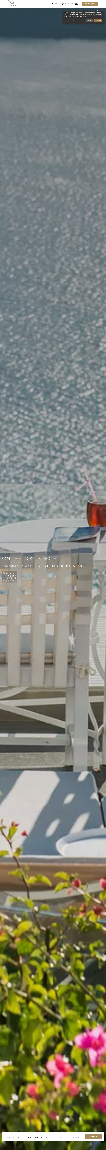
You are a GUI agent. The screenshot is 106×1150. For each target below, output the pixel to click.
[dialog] (83, 17)
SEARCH (93, 1136)
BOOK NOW (90, 4)
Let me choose (69, 20)
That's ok (98, 20)
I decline (90, 20)
